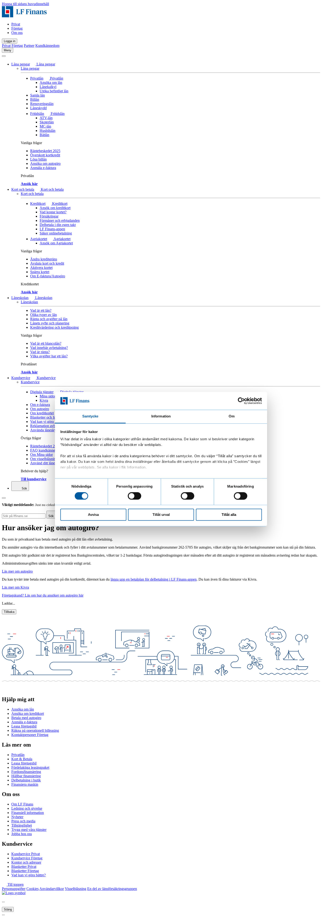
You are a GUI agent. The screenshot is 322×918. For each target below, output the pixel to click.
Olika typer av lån (43, 315)
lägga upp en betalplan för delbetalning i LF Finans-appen (154, 579)
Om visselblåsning (44, 459)
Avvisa (93, 515)
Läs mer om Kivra (15, 587)
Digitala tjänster (42, 392)
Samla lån (37, 95)
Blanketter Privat (23, 867)
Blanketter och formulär (48, 417)
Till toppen (15, 884)
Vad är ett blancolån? (45, 343)
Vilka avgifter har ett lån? (49, 356)
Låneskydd (38, 108)
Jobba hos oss (21, 834)
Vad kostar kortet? (53, 212)
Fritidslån (37, 114)
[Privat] (24, 16)
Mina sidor (48, 396)
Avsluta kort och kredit (47, 263)
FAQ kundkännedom (46, 450)
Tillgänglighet (21, 825)
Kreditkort (37, 204)
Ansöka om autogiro (45, 164)
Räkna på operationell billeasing (35, 730)
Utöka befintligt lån (54, 91)
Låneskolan (20, 298)
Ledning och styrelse (26, 808)
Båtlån (44, 135)
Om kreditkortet (42, 413)
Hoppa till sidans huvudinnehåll (25, 4)
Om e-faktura (40, 405)
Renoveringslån (42, 104)
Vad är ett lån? (40, 310)
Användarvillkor (51, 889)
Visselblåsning (75, 889)
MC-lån (45, 126)
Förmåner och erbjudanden (60, 220)
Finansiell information (27, 813)
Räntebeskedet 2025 (45, 151)
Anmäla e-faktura (43, 168)
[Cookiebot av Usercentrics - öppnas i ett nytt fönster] (241, 400)
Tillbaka (9, 612)
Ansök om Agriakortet (56, 243)
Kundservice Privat (25, 854)
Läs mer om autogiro (17, 571)
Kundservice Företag (26, 858)
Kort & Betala (21, 759)
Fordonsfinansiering (26, 772)
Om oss (17, 33)
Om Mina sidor (41, 455)
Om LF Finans (22, 804)
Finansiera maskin (24, 784)
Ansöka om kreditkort (27, 714)
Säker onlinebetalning (56, 233)
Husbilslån (47, 131)
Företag (17, 28)
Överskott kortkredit (45, 155)
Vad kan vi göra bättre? (28, 875)
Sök (24, 488)
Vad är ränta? (40, 352)
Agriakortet (38, 239)
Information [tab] (161, 416)
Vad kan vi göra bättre (46, 422)
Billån (34, 99)
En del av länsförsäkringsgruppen (112, 889)
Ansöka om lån (51, 83)
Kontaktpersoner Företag (29, 735)
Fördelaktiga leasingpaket (30, 767)
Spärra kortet (39, 272)
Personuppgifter (13, 889)
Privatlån (36, 78)
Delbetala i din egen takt (58, 225)
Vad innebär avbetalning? (49, 348)
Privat (15, 24)
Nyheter (17, 817)
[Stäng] (4, 56)
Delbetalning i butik (26, 780)
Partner (29, 46)
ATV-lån (46, 118)
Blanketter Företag (25, 871)
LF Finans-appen (52, 229)
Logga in (9, 41)
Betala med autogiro (26, 718)
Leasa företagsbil (24, 726)
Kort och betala (22, 189)
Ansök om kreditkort (55, 208)
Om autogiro (39, 409)
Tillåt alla (229, 515)
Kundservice (20, 378)
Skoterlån (47, 122)
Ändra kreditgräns (43, 259)
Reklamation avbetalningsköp (52, 426)
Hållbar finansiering (26, 776)
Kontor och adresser (26, 862)
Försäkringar (49, 216)
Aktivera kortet (41, 268)
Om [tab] (232, 416)
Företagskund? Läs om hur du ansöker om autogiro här (42, 595)
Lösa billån (38, 159)
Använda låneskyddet (46, 430)
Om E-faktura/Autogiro (47, 276)
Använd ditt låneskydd (47, 463)
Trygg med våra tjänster (28, 830)
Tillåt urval (161, 515)
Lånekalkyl (48, 87)
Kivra (44, 400)
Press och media (23, 821)
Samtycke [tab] (90, 416)
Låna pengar (20, 64)
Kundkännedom (47, 46)
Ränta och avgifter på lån (48, 319)
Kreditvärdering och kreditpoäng (54, 327)
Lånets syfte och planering (49, 323)
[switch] (134, 496)
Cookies (32, 889)
